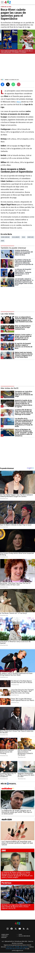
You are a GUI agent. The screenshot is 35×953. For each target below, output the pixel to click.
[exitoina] (17, 789)
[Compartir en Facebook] (2, 84)
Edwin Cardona (5, 237)
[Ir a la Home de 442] (7, 3)
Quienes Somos (5, 934)
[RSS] (23, 929)
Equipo (20, 934)
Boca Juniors (15, 237)
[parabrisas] (17, 883)
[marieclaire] (17, 820)
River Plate (30, 237)
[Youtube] (20, 929)
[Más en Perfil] (11, 784)
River (2, 240)
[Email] (18, 84)
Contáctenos (4, 936)
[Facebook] (12, 929)
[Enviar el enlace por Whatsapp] (13, 84)
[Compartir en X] (8, 84)
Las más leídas (7, 314)
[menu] (2, 2)
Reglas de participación (24, 936)
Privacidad (3, 937)
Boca (19, 102)
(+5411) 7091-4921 (10, 948)
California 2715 (10, 946)
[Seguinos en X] (16, 929)
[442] (17, 923)
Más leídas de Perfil (9, 388)
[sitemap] (27, 929)
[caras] (17, 850)
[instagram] (7, 929)
